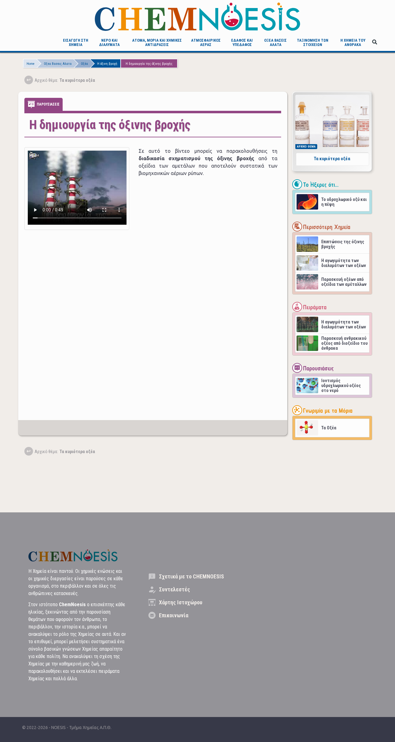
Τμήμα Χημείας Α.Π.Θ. (90, 727)
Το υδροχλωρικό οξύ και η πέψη (344, 202)
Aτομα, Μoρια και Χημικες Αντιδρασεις (157, 42)
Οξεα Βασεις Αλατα (275, 42)
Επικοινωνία (173, 615)
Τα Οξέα (328, 427)
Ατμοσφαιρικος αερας (206, 42)
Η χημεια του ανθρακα (352, 42)
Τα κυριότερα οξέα (332, 158)
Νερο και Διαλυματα (109, 42)
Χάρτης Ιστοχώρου (180, 602)
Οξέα (84, 64)
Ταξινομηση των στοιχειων (312, 42)
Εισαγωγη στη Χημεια (75, 42)
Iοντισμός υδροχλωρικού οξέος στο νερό (341, 385)
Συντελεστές (174, 589)
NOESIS (59, 727)
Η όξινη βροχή (107, 64)
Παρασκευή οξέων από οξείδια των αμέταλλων (344, 282)
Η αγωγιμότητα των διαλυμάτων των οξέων (343, 263)
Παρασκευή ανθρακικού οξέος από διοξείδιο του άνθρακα (344, 343)
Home (31, 64)
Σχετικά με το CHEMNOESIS (191, 576)
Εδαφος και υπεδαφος (242, 42)
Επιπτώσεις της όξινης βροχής (342, 244)
